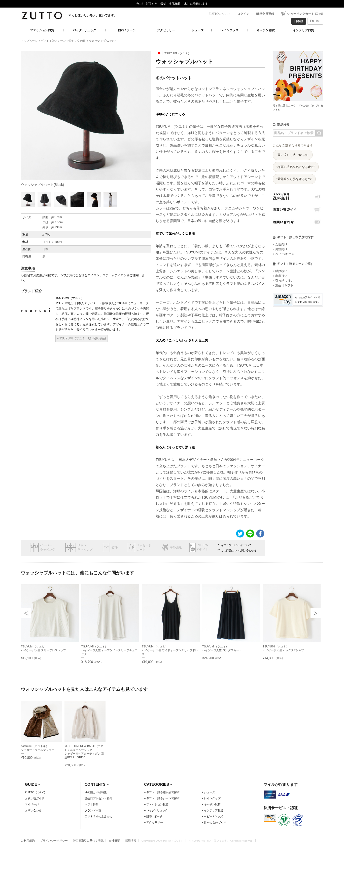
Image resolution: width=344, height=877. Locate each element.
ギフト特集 (91, 804)
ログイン (243, 14)
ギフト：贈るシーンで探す (57, 40)
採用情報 (130, 840)
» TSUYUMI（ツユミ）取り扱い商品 (81, 338)
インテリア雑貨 (303, 30)
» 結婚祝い (280, 271)
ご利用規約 (28, 840)
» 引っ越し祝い (283, 280)
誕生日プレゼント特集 (98, 798)
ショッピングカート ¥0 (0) (305, 14)
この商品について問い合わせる (238, 550)
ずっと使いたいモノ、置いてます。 (92, 15)
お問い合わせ (298, 222)
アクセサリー (166, 30)
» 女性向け (280, 244)
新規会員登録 (265, 14)
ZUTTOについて (220, 14)
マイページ (32, 804)
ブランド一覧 (93, 810)
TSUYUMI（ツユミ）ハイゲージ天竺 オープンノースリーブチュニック (109, 650)
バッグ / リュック (84, 30)
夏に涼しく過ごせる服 (293, 155)
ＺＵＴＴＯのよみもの (98, 816)
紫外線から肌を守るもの (294, 179)
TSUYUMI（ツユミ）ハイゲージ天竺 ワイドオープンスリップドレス (170, 650)
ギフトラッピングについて (236, 545)
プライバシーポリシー (54, 840)
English (315, 21)
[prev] (26, 613)
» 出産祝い (280, 276)
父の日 (81, 40)
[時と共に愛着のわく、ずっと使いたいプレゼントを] (298, 49)
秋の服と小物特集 (96, 792)
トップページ (29, 40)
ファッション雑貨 (42, 30)
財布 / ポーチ (126, 30)
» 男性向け (280, 249)
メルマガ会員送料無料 (298, 196)
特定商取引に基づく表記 (88, 840)
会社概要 (114, 840)
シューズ (198, 30)
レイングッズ (229, 30)
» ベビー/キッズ (283, 254)
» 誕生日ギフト (283, 285)
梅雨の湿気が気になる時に (296, 167)
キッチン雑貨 (266, 30)
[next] (316, 613)
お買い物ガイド (298, 209)
